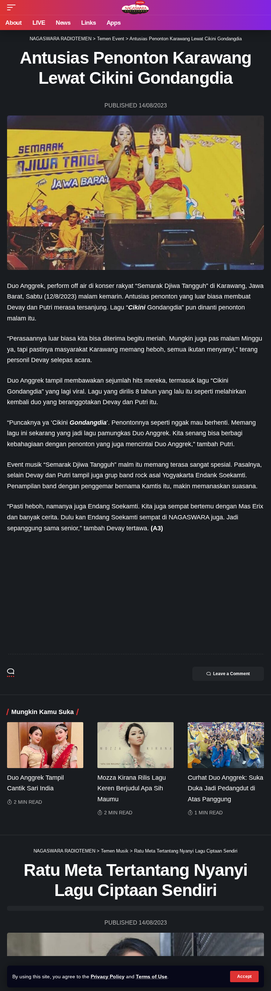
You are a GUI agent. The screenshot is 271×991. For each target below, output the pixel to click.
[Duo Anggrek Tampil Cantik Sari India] (45, 745)
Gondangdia (88, 422)
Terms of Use (151, 976)
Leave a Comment (231, 673)
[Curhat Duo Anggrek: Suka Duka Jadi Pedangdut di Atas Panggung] (226, 745)
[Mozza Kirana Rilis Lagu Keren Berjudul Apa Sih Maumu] (135, 745)
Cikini (136, 307)
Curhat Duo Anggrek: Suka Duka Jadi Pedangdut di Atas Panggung (225, 788)
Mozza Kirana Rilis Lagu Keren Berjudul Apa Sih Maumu (131, 788)
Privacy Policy (108, 976)
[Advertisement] (135, 593)
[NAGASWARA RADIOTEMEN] (135, 7)
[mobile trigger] (13, 7)
